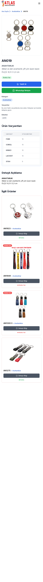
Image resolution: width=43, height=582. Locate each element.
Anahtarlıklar (16, 11)
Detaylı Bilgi (22, 233)
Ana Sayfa (5, 11)
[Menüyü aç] (39, 3)
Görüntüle (35, 222)
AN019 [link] (25, 11)
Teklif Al (23, 84)
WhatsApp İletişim (23, 90)
